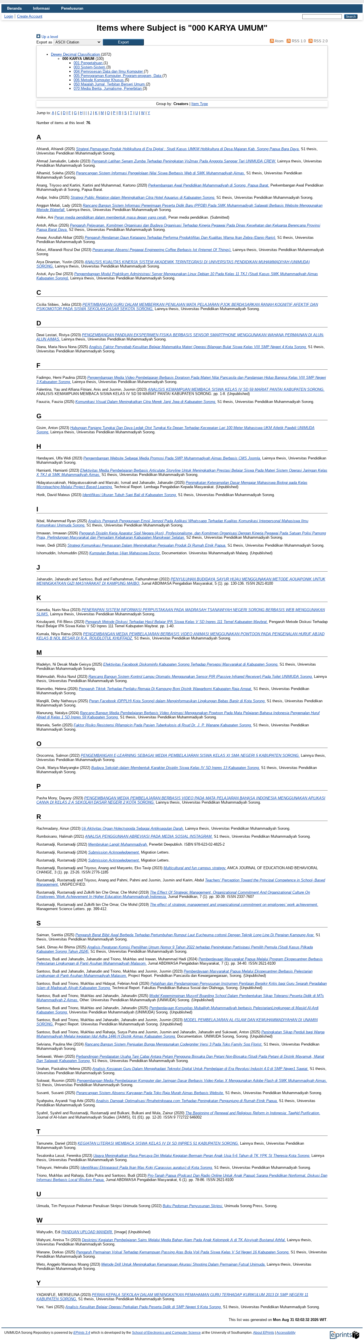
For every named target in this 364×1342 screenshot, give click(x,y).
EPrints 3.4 (81, 1332)
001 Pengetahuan (89, 63)
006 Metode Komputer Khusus (99, 80)
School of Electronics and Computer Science (166, 1332)
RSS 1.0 (298, 41)
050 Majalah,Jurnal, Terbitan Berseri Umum (110, 84)
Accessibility (285, 1332)
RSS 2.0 (320, 41)
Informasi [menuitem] (41, 8)
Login (8, 16)
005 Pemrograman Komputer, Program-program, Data (118, 76)
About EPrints (263, 1332)
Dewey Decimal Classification (76, 54)
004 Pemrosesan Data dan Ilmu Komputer (109, 71)
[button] (123, 42)
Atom (279, 41)
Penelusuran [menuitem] (72, 8)
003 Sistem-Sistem (90, 67)
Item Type (199, 104)
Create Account (29, 16)
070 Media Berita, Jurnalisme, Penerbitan (108, 88)
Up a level (49, 37)
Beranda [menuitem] (14, 8)
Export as (44, 42)
